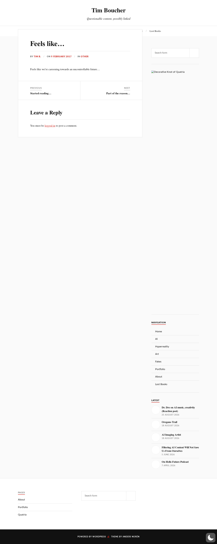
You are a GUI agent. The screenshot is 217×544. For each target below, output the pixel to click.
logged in (50, 125)
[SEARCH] (194, 53)
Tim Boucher (109, 10)
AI (156, 339)
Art (157, 354)
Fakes (158, 361)
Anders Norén (131, 537)
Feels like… (47, 43)
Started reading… (40, 93)
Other (85, 57)
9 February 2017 (61, 57)
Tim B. (37, 57)
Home (158, 331)
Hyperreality (162, 346)
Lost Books (155, 30)
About (158, 376)
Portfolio (160, 369)
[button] (210, 537)
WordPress (99, 537)
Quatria (22, 514)
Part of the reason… (118, 93)
